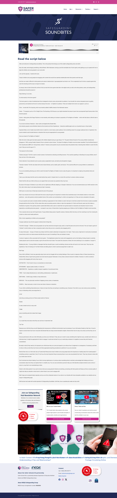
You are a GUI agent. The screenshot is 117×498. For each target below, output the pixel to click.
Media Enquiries (62, 476)
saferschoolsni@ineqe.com (68, 473)
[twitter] (98, 2)
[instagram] (96, 2)
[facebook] (93, 2)
